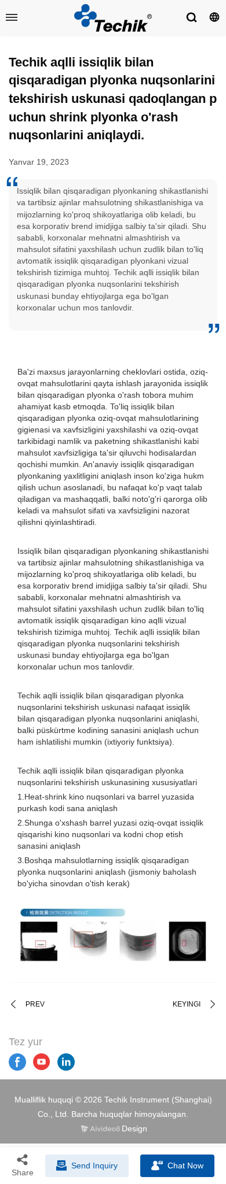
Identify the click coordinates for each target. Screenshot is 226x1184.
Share (23, 1172)
